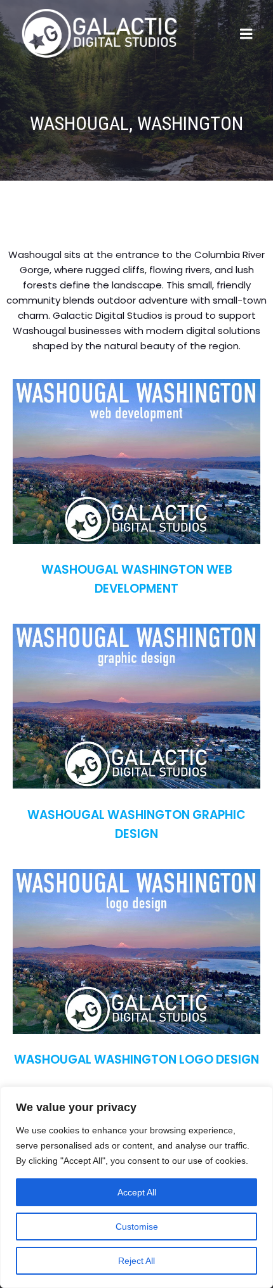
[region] (136, 1187)
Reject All (136, 1261)
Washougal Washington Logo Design (136, 1059)
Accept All (136, 1192)
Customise (137, 1226)
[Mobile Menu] (246, 34)
